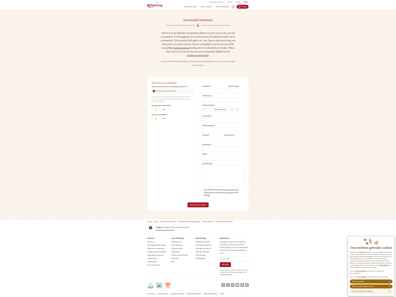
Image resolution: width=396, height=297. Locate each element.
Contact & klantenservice (210, 294)
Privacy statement (163, 294)
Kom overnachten (153, 265)
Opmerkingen (207, 164)
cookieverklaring (383, 265)
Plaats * (205, 154)
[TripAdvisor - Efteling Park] (159, 285)
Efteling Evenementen (204, 245)
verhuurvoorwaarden (198, 55)
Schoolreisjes (152, 262)
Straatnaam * (207, 145)
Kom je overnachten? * (159, 115)
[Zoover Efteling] (168, 285)
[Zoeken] (233, 7)
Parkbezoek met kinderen (156, 252)
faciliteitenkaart (182, 47)
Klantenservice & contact (217, 2)
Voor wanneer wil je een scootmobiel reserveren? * (169, 87)
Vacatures (230, 2)
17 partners (362, 252)
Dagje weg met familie (155, 255)
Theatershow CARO (203, 242)
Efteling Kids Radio (203, 252)
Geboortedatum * (208, 105)
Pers (172, 262)
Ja (156, 109)
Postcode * (206, 135)
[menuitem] (190, 7)
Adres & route (176, 242)
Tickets (244, 7)
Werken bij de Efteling (179, 255)
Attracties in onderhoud (156, 248)
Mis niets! (225, 265)
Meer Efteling (201, 238)
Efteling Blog (200, 258)
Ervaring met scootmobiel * (161, 106)
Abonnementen (177, 248)
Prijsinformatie (177, 245)
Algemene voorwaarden (177, 294)
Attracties (150, 242)
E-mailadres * (207, 116)
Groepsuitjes (152, 258)
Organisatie (175, 252)
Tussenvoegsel (233, 86)
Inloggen (238, 2)
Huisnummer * (229, 135)
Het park (150, 238)
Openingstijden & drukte (156, 245)
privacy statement (361, 271)
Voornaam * (206, 86)
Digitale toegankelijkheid (194, 294)
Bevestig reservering (197, 205)
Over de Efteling (177, 238)
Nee (164, 109)
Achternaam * (207, 96)
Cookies (222, 294)
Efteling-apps (201, 255)
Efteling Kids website (203, 248)
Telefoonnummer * (209, 126)
